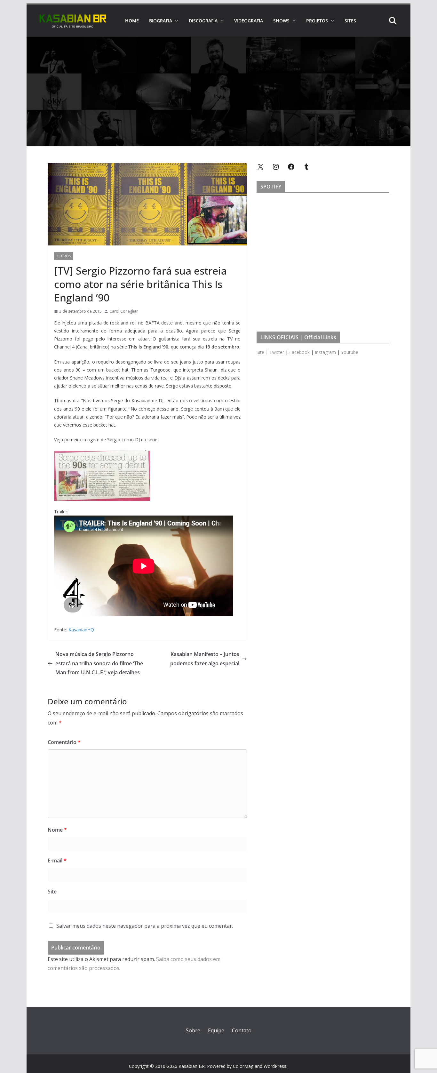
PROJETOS (317, 21)
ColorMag (243, 1066)
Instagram (325, 352)
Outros (64, 256)
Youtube (349, 352)
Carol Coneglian (124, 311)
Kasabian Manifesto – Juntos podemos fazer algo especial (204, 659)
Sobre (193, 1030)
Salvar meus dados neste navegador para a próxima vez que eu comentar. (144, 925)
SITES (350, 21)
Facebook (299, 352)
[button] (175, 20)
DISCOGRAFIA (203, 21)
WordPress (275, 1066)
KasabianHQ (81, 630)
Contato (241, 1030)
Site (52, 891)
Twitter (276, 352)
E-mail (57, 860)
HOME (132, 21)
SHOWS (281, 21)
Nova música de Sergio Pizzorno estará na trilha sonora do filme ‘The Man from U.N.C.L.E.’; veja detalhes (99, 663)
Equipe (216, 1030)
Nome (57, 829)
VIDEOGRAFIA (248, 21)
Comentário (64, 742)
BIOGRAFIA (160, 21)
